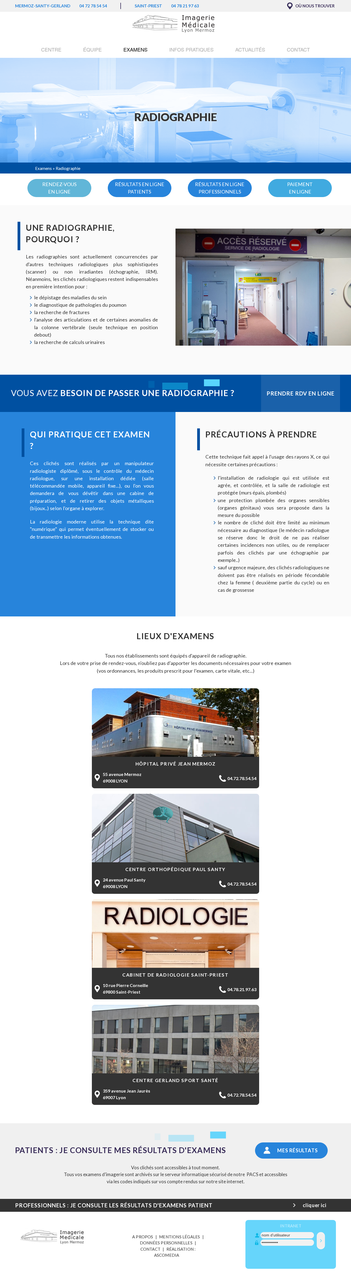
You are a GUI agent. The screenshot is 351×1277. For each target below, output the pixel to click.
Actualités (250, 49)
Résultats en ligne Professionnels (219, 188)
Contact (298, 49)
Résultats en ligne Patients (139, 188)
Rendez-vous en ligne (59, 188)
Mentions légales (179, 1236)
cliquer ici (314, 1205)
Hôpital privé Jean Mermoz (175, 764)
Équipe (92, 49)
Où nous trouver (315, 5)
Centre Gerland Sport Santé (175, 1080)
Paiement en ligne (300, 188)
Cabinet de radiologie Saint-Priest (175, 975)
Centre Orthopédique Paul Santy (175, 869)
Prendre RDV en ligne (301, 393)
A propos (142, 1236)
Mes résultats (297, 1150)
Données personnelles (166, 1242)
